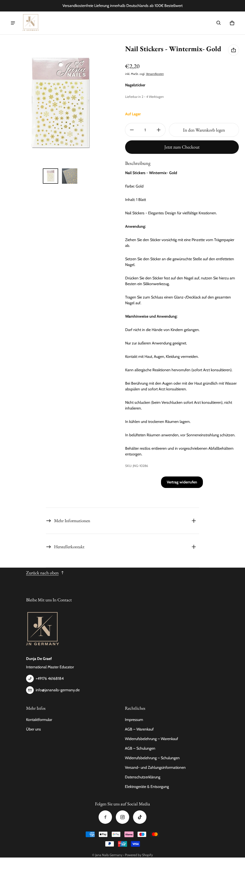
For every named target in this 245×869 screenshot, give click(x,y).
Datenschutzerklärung (142, 777)
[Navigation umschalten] (13, 23)
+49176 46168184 (50, 678)
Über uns (33, 729)
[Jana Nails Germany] (30, 23)
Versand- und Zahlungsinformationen (155, 767)
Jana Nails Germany (108, 855)
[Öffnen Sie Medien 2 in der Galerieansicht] (69, 176)
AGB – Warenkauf (139, 729)
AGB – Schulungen (140, 748)
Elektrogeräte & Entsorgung (147, 786)
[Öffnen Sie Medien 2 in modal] (60, 105)
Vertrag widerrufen (182, 482)
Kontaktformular (39, 719)
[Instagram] (122, 817)
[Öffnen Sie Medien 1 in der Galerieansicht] (50, 176)
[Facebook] (105, 817)
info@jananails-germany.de (58, 690)
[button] (218, 23)
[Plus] (158, 130)
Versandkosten (155, 74)
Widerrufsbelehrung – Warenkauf (151, 738)
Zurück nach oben (42, 573)
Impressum (134, 719)
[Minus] (132, 130)
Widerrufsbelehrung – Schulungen (152, 758)
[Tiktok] (139, 817)
